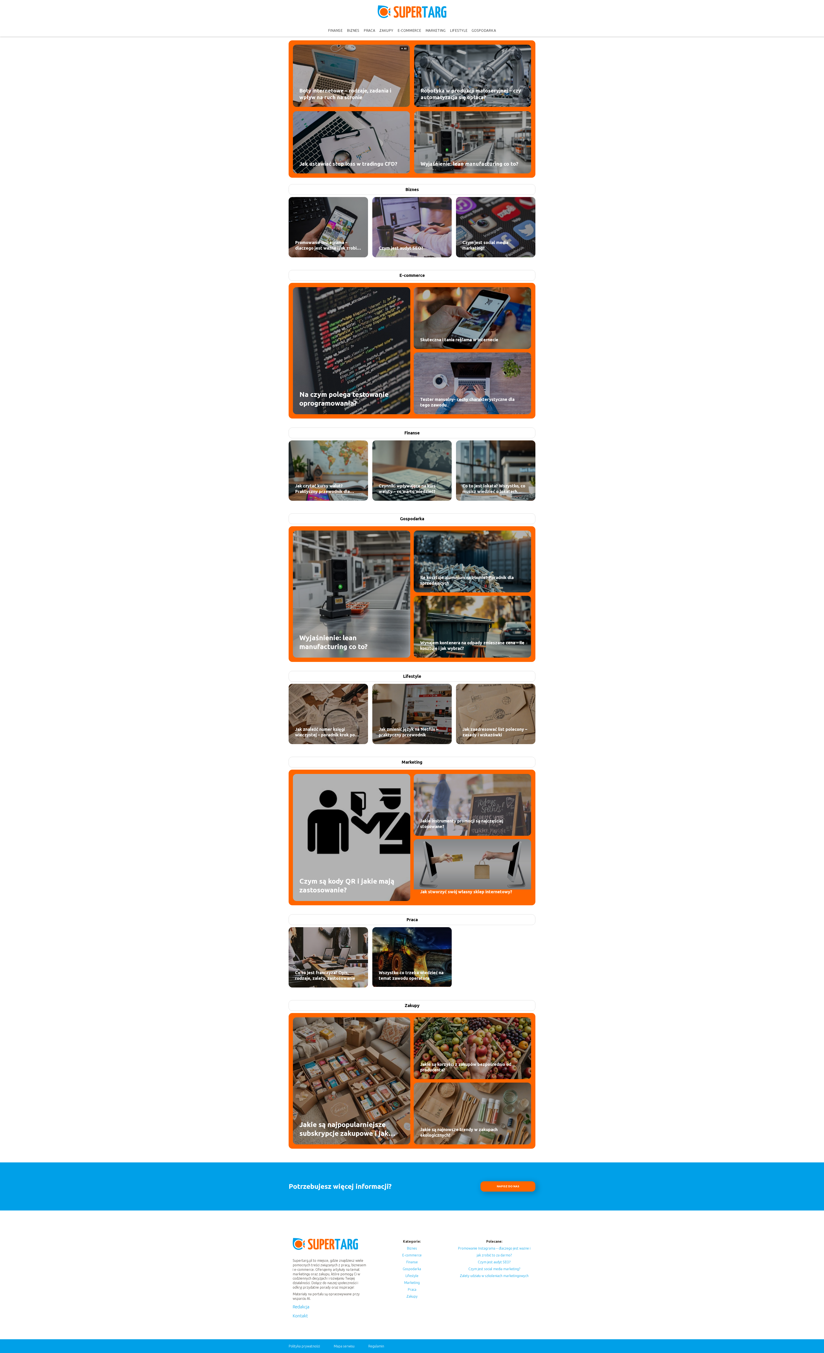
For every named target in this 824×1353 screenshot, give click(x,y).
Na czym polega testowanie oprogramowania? (344, 398)
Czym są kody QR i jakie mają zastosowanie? (346, 885)
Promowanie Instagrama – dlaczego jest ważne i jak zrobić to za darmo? (327, 245)
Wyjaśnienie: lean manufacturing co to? (469, 164)
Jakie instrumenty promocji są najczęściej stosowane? (461, 823)
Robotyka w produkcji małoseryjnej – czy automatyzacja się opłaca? (471, 94)
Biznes (353, 30)
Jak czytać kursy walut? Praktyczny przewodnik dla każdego (322, 488)
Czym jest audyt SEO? (401, 248)
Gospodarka (484, 30)
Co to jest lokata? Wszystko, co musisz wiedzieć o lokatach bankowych (493, 488)
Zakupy (386, 30)
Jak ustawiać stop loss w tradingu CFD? (348, 164)
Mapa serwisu (344, 1346)
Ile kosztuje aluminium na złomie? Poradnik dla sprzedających (467, 580)
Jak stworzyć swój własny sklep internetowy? (466, 891)
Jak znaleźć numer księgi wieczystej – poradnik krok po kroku (325, 732)
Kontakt (300, 1315)
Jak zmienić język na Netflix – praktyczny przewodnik (408, 732)
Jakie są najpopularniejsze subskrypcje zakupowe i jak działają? (343, 1129)
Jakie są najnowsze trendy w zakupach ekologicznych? (459, 1132)
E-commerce (409, 30)
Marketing (436, 30)
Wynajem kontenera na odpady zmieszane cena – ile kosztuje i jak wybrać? (472, 645)
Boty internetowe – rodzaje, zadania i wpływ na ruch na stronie (345, 94)
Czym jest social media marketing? (485, 245)
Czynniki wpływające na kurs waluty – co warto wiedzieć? (407, 488)
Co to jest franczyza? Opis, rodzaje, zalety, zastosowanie (325, 975)
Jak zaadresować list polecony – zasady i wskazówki (494, 732)
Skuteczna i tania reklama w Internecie (459, 339)
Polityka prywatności (304, 1346)
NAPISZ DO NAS (508, 1186)
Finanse (335, 30)
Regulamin (376, 1346)
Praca (369, 30)
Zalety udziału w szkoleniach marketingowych (494, 1276)
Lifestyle (458, 30)
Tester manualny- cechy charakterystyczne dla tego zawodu (467, 402)
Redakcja (301, 1306)
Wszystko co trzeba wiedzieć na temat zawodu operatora (411, 975)
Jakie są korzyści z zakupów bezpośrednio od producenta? (465, 1067)
